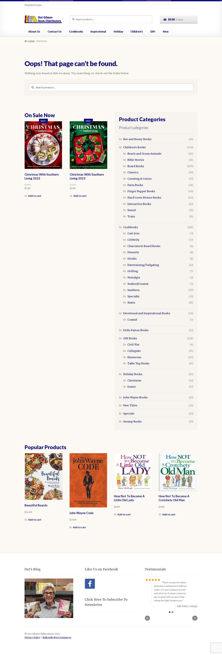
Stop (172, 612)
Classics (132, 172)
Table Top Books (138, 363)
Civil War (133, 344)
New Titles (130, 405)
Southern (133, 290)
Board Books (135, 166)
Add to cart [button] (34, 195)
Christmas (134, 380)
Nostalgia (133, 277)
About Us (34, 31)
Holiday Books (132, 374)
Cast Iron (133, 233)
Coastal (132, 319)
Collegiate (134, 350)
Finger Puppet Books (141, 191)
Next (194, 617)
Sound (131, 210)
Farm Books (135, 185)
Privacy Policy (32, 637)
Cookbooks (76, 31)
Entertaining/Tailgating (143, 265)
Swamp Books (132, 421)
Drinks (132, 258)
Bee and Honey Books (137, 139)
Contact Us (55, 31)
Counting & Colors (139, 178)
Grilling (132, 271)
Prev (147, 617)
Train (131, 216)
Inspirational (98, 31)
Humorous (134, 357)
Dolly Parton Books (136, 330)
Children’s (137, 31)
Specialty (133, 296)
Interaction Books (139, 204)
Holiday (118, 31)
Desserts (133, 252)
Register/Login (33, 5)
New (166, 31)
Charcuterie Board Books (143, 246)
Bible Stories (135, 159)
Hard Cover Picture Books (144, 197)
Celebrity (133, 239)
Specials (128, 413)
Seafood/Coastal (137, 283)
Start (170, 612)
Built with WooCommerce (57, 637)
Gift (152, 31)
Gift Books (130, 338)
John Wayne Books (135, 397)
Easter (131, 386)
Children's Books (134, 147)
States (131, 302)
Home (31, 41)
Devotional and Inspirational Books (146, 313)
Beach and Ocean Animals (144, 153)
